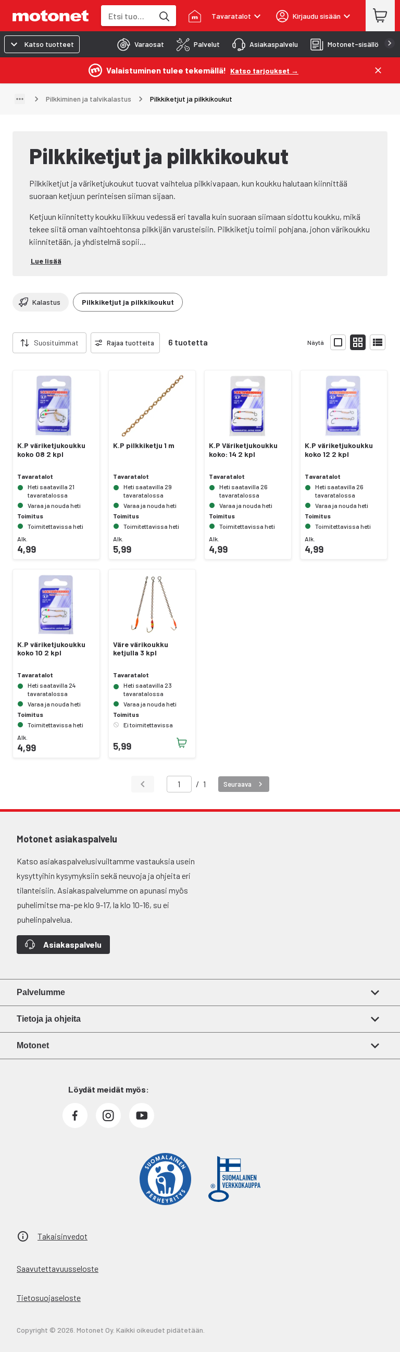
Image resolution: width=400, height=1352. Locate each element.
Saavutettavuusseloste (57, 1268)
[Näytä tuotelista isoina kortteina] (338, 342)
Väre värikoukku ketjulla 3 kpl (140, 649)
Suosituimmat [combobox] (56, 342)
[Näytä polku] (20, 99)
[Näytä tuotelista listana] (377, 342)
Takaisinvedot (63, 1236)
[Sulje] (378, 70)
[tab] (137, 44)
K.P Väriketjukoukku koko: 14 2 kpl (243, 449)
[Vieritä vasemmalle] (6, 343)
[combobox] (127, 16)
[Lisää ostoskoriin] (181, 743)
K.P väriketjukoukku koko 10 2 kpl (51, 649)
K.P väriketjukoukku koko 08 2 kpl (51, 449)
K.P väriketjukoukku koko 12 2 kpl (339, 449)
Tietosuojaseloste (49, 1298)
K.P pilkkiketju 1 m (143, 445)
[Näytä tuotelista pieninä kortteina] (358, 342)
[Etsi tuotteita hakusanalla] (163, 15)
